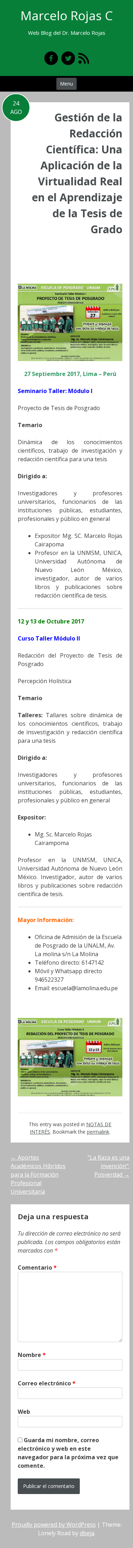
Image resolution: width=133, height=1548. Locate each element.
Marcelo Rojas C (67, 15)
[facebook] (51, 58)
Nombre (32, 1355)
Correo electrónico (47, 1383)
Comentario (37, 1267)
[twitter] (68, 58)
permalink (98, 1131)
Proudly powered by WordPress (54, 1524)
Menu (66, 83)
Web (24, 1412)
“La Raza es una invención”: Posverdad (108, 1166)
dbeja (87, 1533)
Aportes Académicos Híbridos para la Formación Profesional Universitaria (38, 1174)
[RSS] (83, 58)
